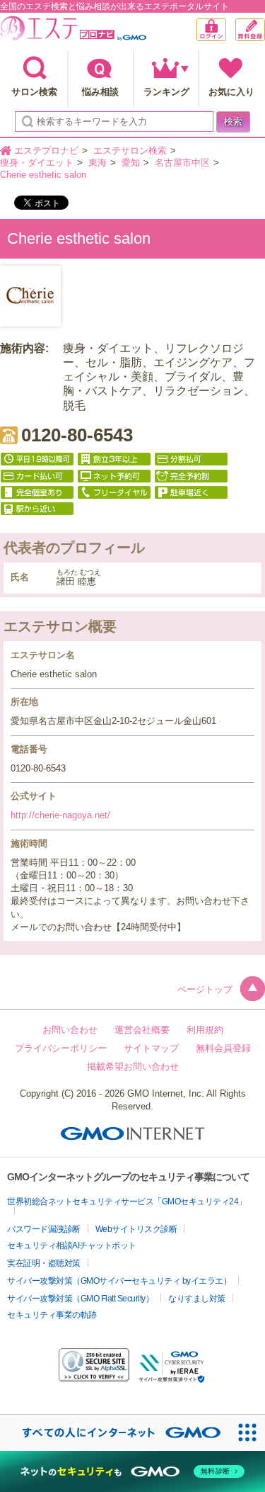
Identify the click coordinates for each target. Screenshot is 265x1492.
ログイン (225, 31)
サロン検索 (34, 91)
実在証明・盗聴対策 (44, 1263)
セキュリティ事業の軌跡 (52, 1315)
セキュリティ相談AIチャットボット (71, 1245)
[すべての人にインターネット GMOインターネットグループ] (114, 1433)
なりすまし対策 (196, 1299)
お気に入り (231, 91)
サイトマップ (151, 1048)
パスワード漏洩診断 (44, 1229)
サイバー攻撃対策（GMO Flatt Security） (80, 1299)
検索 (233, 121)
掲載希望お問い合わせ (133, 1066)
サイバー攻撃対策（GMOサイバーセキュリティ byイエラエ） (119, 1281)
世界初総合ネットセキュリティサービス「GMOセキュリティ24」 (127, 1201)
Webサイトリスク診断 (136, 1229)
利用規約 (205, 1029)
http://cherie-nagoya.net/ (60, 815)
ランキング (166, 91)
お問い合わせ (70, 1029)
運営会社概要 (142, 1029)
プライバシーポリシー (61, 1048)
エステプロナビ (73, 31)
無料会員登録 (264, 25)
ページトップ (204, 989)
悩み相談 (100, 91)
